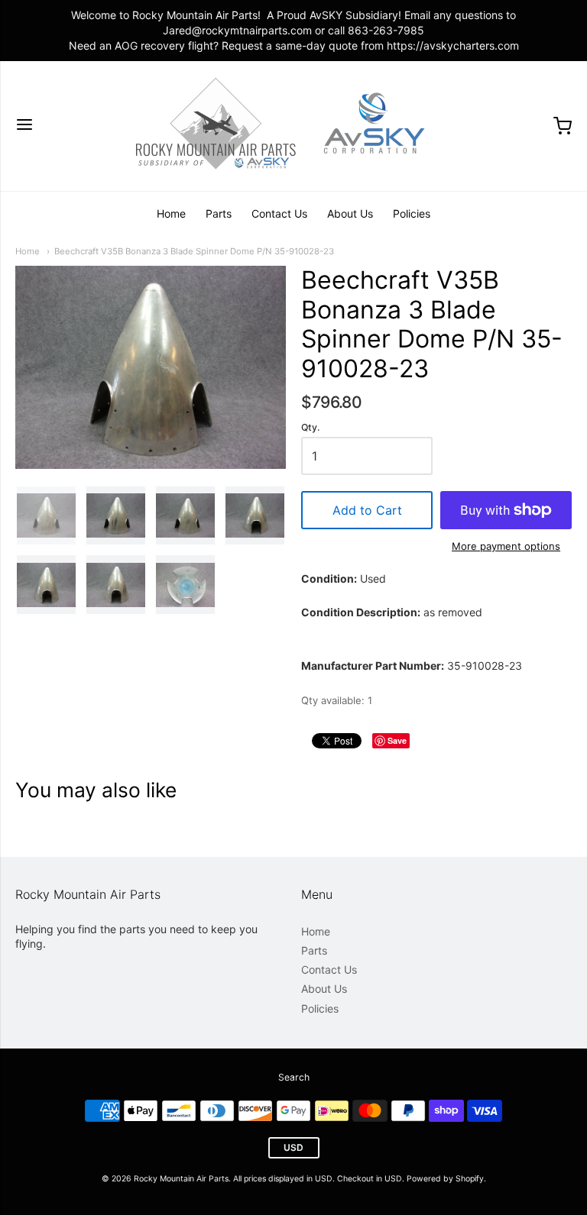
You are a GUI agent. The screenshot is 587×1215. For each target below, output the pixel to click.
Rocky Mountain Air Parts (181, 1179)
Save (397, 740)
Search (294, 1077)
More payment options (506, 546)
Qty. (310, 427)
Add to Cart (367, 510)
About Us (350, 213)
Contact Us (279, 213)
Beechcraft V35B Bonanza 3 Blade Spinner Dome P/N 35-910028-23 (194, 251)
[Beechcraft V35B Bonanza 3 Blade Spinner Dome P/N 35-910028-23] (46, 516)
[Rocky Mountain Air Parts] (293, 126)
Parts (219, 213)
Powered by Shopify (445, 1179)
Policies (411, 213)
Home (171, 213)
